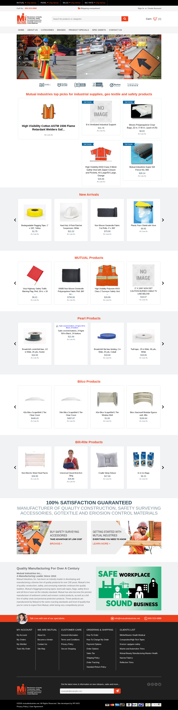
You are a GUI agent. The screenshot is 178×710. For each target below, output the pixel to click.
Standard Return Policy (96, 667)
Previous (15, 220)
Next (163, 220)
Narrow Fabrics (126, 658)
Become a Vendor (45, 639)
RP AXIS (76, 703)
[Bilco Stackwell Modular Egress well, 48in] (143, 399)
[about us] (128, 588)
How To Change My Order (98, 639)
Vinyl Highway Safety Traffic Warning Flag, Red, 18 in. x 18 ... (35, 291)
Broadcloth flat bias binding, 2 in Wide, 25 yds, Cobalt (107, 350)
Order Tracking (93, 662)
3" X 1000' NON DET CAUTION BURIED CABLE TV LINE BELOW (143, 291)
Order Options (93, 649)
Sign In (141, 8)
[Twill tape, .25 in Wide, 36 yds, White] (143, 336)
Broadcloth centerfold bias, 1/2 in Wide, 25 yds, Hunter (35, 350)
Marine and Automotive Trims (132, 649)
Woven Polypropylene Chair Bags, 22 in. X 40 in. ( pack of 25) (142, 126)
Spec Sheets (99, 30)
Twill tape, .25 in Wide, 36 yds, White (143, 350)
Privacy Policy (67, 644)
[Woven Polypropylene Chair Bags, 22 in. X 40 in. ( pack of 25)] (142, 112)
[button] (27, 56)
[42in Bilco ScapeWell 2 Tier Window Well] (107, 399)
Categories (47, 30)
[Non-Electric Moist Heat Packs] (35, 460)
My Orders (21, 639)
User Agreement (36, 706)
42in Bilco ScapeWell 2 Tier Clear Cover (34, 413)
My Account (22, 635)
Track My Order (23, 649)
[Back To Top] (171, 354)
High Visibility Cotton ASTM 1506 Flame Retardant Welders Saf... (48, 127)
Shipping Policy (93, 658)
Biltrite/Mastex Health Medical (132, 635)
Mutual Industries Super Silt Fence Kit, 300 (142, 168)
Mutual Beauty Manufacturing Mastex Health (139, 653)
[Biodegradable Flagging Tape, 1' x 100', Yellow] (35, 212)
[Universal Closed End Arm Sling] (71, 460)
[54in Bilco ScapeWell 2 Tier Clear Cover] (71, 399)
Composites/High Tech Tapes (132, 639)
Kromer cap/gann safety (130, 644)
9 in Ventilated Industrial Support (101, 125)
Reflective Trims (127, 662)
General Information (69, 635)
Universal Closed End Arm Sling (71, 474)
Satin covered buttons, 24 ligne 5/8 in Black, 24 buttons (71, 332)
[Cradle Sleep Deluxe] (107, 460)
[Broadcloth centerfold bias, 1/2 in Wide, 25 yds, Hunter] (35, 336)
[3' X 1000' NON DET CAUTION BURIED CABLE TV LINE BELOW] (143, 275)
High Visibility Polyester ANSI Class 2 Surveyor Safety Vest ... (107, 291)
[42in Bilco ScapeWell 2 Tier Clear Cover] (35, 399)
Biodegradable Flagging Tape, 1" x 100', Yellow (34, 226)
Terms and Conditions (70, 639)
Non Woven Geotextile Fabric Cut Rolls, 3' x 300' (107, 226)
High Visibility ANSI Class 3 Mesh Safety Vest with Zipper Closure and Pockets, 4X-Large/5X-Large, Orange (101, 171)
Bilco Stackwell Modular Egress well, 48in (143, 413)
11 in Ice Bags (143, 473)
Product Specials (79, 30)
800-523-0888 (31, 8)
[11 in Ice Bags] (143, 460)
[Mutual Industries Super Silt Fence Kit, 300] (142, 154)
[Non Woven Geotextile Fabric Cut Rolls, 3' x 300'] (107, 212)
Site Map (41, 649)
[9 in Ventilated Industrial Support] (101, 111)
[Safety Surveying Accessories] (52, 537)
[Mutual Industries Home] (30, 19)
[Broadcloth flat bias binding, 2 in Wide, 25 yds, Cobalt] (107, 336)
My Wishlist (22, 644)
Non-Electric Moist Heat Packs (35, 473)
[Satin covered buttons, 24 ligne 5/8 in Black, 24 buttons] (71, 327)
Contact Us (115, 30)
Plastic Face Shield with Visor (143, 225)
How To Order (92, 635)
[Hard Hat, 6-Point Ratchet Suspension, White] (71, 212)
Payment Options (94, 644)
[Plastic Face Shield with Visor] (143, 212)
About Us (32, 30)
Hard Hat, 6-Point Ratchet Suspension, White (71, 226)
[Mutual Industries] (77, 56)
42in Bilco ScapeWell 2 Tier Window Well (107, 413)
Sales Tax (91, 653)
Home (21, 30)
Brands (61, 30)
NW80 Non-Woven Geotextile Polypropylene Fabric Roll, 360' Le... (71, 291)
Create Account (154, 8)
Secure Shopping (68, 649)
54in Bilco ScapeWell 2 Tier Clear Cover (71, 413)
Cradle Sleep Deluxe (107, 473)
